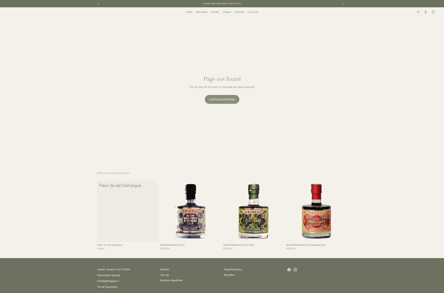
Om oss (164, 274)
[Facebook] (289, 270)
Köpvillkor (229, 274)
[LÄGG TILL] (153, 236)
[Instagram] (295, 270)
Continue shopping (222, 99)
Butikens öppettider (171, 280)
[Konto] (425, 12)
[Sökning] (418, 12)
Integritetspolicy (233, 269)
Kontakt (164, 269)
